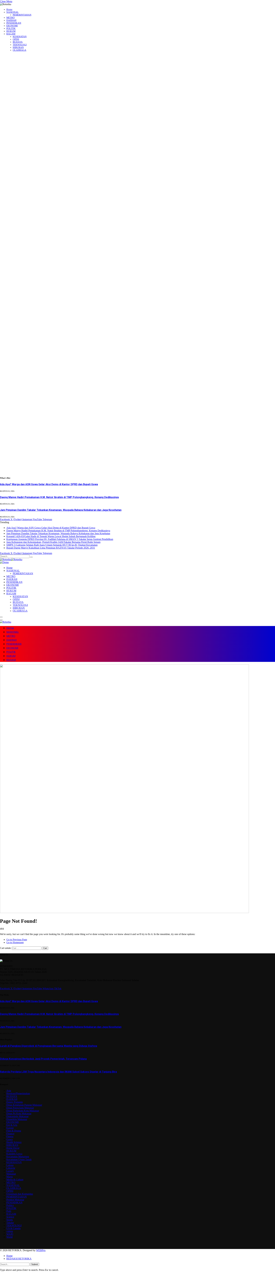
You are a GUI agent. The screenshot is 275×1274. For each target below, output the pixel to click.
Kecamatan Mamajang (17, 1156)
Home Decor (12, 1148)
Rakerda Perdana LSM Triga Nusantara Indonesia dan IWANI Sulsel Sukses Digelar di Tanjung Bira (58, 1071)
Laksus (10, 1165)
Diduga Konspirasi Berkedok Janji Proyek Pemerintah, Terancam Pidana (43, 1058)
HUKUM (10, 31)
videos (9, 1231)
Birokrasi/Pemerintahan (18, 1093)
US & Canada (13, 1228)
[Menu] (1, 617)
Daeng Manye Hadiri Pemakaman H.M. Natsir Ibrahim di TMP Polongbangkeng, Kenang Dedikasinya (59, 497)
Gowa (9, 1139)
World (9, 1237)
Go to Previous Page (16, 939)
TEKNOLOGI (20, 44)
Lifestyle (10, 1168)
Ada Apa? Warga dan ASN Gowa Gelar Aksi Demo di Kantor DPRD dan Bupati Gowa (49, 484)
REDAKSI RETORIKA (19, 1258)
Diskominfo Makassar (17, 1116)
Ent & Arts (11, 1125)
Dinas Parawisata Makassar (20, 1107)
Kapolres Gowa (14, 1153)
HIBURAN (18, 47)
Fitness (9, 1136)
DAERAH (11, 20)
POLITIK (11, 28)
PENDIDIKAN (13, 23)
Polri (8, 1211)
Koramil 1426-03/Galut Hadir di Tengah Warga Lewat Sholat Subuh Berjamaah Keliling (50, 536)
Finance (10, 1133)
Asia (8, 1090)
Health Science (13, 1142)
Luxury (10, 1171)
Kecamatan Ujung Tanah (19, 1159)
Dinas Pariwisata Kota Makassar (22, 1110)
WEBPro (40, 1250)
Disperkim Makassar (16, 1119)
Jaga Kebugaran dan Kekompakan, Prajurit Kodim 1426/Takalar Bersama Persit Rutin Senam (53, 542)
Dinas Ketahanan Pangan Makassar (24, 1105)
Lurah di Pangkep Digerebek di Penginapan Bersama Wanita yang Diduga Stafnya (48, 1045)
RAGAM (10, 34)
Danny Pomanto (14, 1102)
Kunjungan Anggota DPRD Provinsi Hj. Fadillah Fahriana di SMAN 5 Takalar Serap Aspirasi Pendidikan (59, 539)
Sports (9, 1219)
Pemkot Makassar (15, 1199)
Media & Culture (14, 1179)
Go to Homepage (15, 942)
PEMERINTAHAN (22, 15)
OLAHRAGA (19, 50)
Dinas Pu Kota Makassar (18, 1113)
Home (9, 9)
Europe (10, 1128)
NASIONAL (12, 12)
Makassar (11, 1173)
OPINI (16, 39)
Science (10, 1216)
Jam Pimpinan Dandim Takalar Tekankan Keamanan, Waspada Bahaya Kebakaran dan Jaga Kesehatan (60, 510)
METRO (10, 17)
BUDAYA (18, 42)
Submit (34, 1264)
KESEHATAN (20, 36)
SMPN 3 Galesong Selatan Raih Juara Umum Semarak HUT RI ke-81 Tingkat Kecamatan (52, 545)
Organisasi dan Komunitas (19, 1194)
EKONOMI (12, 25)
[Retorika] (11, 559)
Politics (10, 1205)
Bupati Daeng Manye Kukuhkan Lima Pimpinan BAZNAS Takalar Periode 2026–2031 (50, 547)
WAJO (9, 1234)
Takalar (10, 1222)
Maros (9, 1176)
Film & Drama (13, 1130)
